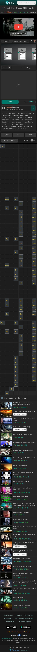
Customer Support (25, 621)
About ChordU (8, 615)
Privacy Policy (8, 618)
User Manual (10, 621)
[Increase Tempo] (11, 41)
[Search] (34, 3)
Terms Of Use (29, 615)
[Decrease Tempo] (2, 41)
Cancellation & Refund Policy (24, 618)
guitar (5, 68)
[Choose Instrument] (9, 67)
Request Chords (20, 414)
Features (19, 615)
